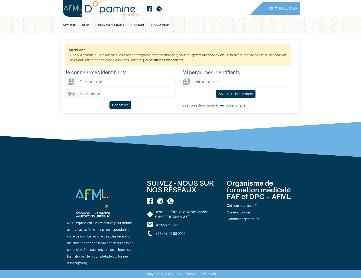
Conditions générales (243, 219)
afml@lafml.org (167, 225)
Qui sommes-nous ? (242, 205)
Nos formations (111, 25)
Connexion (160, 25)
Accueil (68, 25)
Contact (137, 25)
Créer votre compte (230, 105)
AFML (87, 25)
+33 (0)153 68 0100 (282, 8)
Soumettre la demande (236, 94)
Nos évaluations (238, 212)
